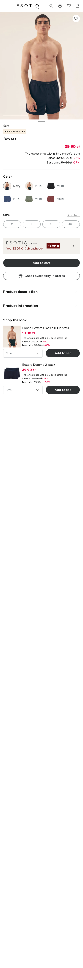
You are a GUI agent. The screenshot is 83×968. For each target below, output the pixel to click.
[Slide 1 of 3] (15, 115)
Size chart (73, 215)
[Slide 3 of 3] (67, 115)
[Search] (51, 6)
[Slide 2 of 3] (41, 115)
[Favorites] (69, 6)
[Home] (28, 6)
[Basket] (77, 6)
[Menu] (5, 6)
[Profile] (60, 6)
